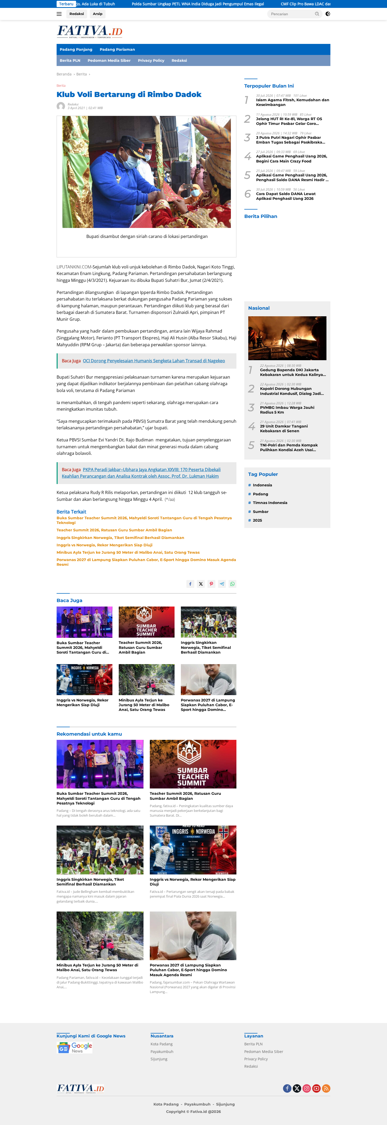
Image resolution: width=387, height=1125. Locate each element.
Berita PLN (70, 60)
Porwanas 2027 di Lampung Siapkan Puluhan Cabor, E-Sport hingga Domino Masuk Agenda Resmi (146, 562)
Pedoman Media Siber (109, 60)
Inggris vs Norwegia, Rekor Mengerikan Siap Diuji (104, 545)
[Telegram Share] (222, 584)
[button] (317, 13)
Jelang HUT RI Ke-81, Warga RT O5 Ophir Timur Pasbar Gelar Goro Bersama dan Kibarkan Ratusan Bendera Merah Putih (289, 121)
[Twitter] (297, 1088)
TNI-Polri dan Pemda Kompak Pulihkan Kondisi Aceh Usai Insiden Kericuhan (289, 447)
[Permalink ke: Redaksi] (61, 105)
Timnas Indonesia (270, 503)
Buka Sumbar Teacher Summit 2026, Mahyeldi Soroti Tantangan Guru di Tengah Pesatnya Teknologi (144, 520)
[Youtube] (316, 1088)
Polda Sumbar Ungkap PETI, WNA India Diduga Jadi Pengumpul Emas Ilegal (153, 4)
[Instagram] (306, 1088)
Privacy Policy (151, 60)
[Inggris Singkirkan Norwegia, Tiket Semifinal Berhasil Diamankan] (209, 622)
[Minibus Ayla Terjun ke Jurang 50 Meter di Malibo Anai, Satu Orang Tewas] (147, 679)
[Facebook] (287, 1088)
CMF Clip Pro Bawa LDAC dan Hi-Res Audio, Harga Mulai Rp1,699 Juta (297, 4)
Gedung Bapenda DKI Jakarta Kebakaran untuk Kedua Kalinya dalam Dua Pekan (291, 372)
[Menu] (60, 13)
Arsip (97, 14)
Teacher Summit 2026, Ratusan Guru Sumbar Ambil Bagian (114, 530)
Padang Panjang (76, 49)
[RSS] (326, 1088)
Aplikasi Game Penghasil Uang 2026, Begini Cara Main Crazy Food (291, 159)
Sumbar (261, 511)
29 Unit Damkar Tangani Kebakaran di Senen (284, 429)
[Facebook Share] (190, 584)
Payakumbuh (162, 1051)
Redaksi (77, 14)
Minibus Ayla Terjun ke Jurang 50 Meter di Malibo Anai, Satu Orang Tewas (128, 552)
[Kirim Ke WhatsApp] (232, 584)
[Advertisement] (287, 260)
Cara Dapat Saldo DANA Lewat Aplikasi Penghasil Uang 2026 (286, 196)
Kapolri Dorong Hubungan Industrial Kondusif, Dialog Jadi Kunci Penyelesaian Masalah (290, 391)
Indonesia (262, 485)
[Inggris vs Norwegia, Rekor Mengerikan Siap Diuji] (84, 679)
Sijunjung (159, 1058)
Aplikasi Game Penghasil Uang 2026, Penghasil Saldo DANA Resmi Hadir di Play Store (292, 177)
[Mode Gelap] (327, 13)
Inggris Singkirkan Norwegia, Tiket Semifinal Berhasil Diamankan (120, 537)
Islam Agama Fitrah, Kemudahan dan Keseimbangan (292, 102)
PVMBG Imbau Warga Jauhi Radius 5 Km (287, 410)
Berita (61, 85)
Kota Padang (162, 1043)
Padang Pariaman (117, 49)
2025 (257, 520)
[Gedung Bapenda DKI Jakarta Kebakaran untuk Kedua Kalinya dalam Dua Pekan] (287, 338)
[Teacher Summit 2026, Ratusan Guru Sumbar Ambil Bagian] (147, 622)
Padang (260, 494)
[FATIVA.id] (89, 31)
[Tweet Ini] (201, 584)
